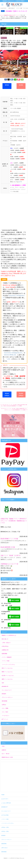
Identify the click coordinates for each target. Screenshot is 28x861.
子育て (3, 746)
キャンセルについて (7, 690)
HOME (2, 794)
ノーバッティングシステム (8, 664)
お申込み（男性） (5, 831)
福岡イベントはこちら (7, 679)
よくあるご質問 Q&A (6, 802)
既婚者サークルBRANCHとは (9, 635)
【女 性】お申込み (21, 394)
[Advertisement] (14, 777)
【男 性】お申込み (7, 394)
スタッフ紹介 (5, 711)
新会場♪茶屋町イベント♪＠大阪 (9, 538)
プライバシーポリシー (7, 697)
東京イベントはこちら (7, 668)
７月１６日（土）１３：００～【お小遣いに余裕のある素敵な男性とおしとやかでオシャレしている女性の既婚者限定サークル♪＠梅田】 (14, 409)
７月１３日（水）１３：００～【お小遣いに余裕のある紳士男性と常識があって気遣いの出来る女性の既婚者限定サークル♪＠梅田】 (14, 405)
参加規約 (4, 693)
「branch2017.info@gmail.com (12, 352)
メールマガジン (5, 715)
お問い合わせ (4, 847)
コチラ (20, 181)
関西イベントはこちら (7, 671)
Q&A (3, 682)
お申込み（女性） (5, 827)
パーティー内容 (19, 8)
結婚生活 (4, 749)
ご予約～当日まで (6, 642)
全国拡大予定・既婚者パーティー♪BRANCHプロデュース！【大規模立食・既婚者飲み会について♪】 (14, 520)
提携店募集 (4, 653)
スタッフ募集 (5, 708)
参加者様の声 (5, 686)
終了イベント (3, 37)
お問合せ (4, 704)
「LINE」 (9, 359)
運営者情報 (4, 701)
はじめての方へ (4, 8)
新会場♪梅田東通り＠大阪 (8, 547)
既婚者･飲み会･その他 (7, 757)
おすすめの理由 (4, 815)
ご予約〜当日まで (11, 8)
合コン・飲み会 (5, 753)
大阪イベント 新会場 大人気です (11, 555)
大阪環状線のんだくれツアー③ (9, 564)
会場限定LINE (5, 649)
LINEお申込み (5, 646)
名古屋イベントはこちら (8, 675)
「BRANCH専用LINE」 (10, 355)
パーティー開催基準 (7, 657)
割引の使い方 (5, 639)
